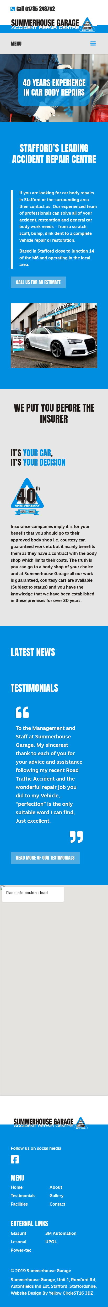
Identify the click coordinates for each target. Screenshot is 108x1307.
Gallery (56, 1196)
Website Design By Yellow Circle (42, 1293)
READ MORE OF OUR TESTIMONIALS (45, 857)
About (56, 1188)
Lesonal (18, 1242)
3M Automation (61, 1234)
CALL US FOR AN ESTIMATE (38, 282)
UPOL (51, 1242)
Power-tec (21, 1251)
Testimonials (23, 1196)
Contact (57, 1204)
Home (17, 1188)
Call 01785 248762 (35, 9)
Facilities (19, 1204)
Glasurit (18, 1234)
